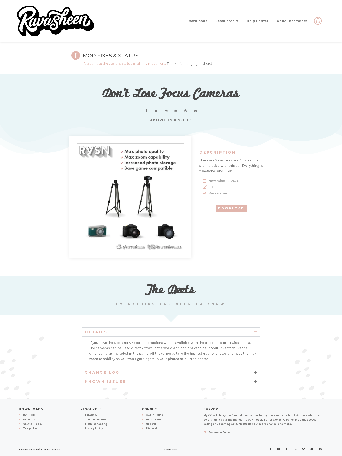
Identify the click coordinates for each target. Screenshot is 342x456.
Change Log (102, 372)
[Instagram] (295, 449)
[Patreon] (270, 449)
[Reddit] (320, 449)
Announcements (292, 21)
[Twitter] (303, 449)
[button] (146, 111)
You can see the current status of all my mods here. (124, 63)
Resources (224, 21)
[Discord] (278, 449)
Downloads (197, 21)
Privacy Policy (171, 449)
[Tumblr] (287, 449)
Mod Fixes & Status (110, 56)
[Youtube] (312, 449)
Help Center (258, 21)
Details (96, 332)
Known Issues (105, 381)
